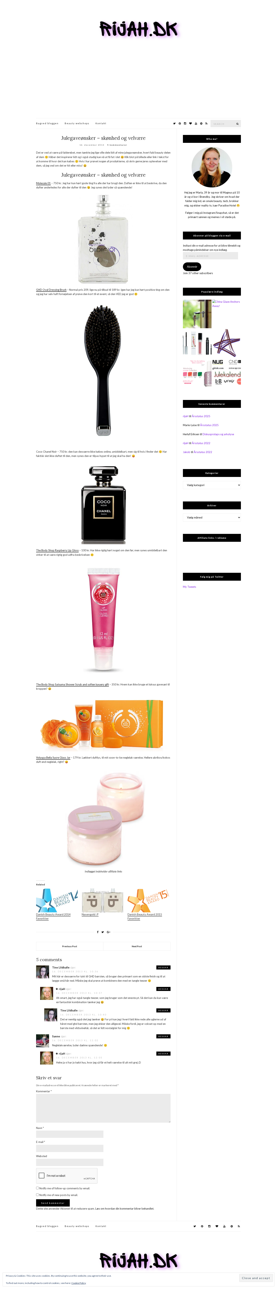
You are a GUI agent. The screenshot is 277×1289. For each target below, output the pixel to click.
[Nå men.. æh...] (197, 314)
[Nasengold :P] (102, 900)
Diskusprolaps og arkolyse (218, 434)
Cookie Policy (78, 1283)
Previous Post (69, 946)
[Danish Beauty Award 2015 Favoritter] (148, 900)
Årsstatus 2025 (201, 416)
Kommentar (44, 1091)
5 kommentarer (117, 145)
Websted (41, 1156)
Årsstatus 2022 (201, 443)
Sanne (56, 1036)
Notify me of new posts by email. (58, 1195)
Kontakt (101, 123)
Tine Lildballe (61, 967)
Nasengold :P (90, 914)
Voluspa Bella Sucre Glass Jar (53, 757)
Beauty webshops (77, 123)
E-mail (40, 1142)
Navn (40, 1128)
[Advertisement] (138, 87)
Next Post (137, 946)
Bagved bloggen (47, 123)
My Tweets (189, 586)
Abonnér (192, 266)
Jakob (186, 452)
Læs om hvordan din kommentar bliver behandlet (124, 1208)
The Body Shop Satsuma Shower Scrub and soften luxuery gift (72, 684)
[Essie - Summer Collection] (197, 372)
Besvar (163, 967)
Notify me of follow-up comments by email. (64, 1188)
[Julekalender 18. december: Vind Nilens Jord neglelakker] (226, 372)
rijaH (62, 989)
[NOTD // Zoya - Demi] (226, 343)
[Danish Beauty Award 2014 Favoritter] (57, 900)
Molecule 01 (43, 183)
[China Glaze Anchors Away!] (226, 314)
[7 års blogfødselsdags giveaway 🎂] (197, 343)
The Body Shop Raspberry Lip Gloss (57, 550)
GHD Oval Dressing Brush (51, 289)
